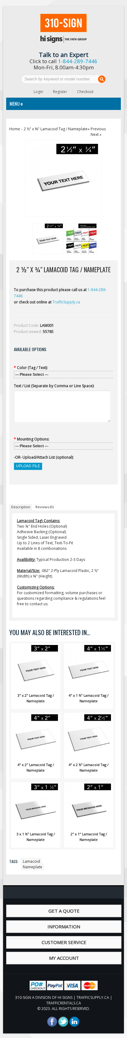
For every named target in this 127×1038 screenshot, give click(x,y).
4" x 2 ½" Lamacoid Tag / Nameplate (89, 767)
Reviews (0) (44, 507)
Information (63, 926)
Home (14, 129)
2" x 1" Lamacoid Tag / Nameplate (89, 837)
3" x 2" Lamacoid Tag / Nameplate (36, 698)
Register (60, 91)
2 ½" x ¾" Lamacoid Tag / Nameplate (56, 129)
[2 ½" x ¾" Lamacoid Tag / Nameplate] (47, 237)
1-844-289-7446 (77, 61)
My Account (64, 958)
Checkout (85, 91)
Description (20, 507)
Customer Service (64, 942)
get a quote (64, 911)
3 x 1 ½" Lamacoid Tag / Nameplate (36, 837)
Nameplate (32, 867)
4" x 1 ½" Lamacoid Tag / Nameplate (89, 698)
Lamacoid (31, 861)
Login (38, 91)
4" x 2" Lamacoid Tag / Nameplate (36, 767)
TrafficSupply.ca (66, 302)
